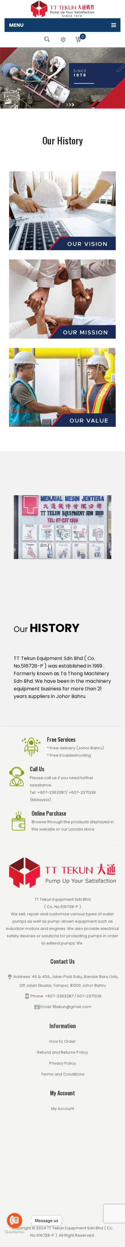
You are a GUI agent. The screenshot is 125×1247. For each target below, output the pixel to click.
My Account (62, 1108)
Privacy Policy (62, 1063)
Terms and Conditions (62, 1074)
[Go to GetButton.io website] (14, 1232)
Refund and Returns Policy (62, 1052)
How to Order (62, 1041)
